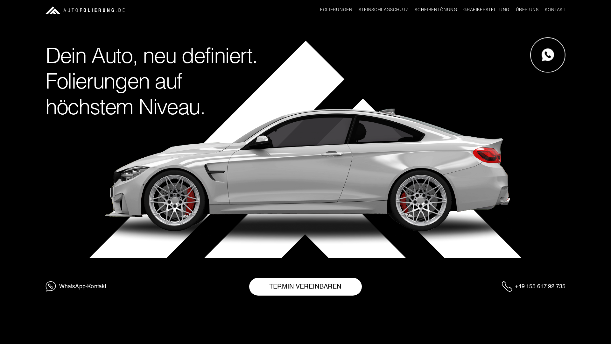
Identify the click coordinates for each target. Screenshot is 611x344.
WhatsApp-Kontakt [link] (82, 286)
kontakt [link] (555, 9)
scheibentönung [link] (436, 9)
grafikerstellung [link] (486, 9)
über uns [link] (527, 9)
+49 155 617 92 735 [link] (540, 286)
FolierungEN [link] (336, 9)
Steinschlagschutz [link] (384, 9)
